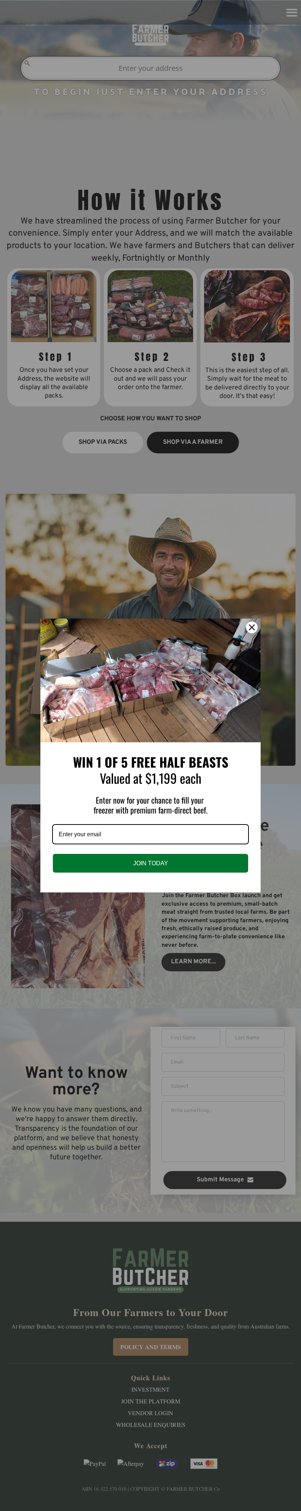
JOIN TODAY (150, 863)
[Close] (252, 627)
